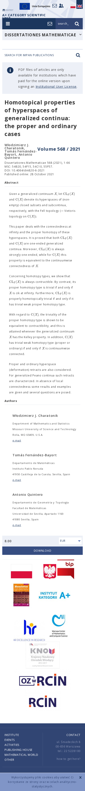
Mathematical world (21, 755)
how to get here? (68, 759)
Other (9, 760)
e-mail (16, 440)
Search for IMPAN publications (29, 55)
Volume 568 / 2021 (58, 149)
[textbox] (55, 194)
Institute (12, 735)
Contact (73, 735)
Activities (12, 745)
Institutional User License (56, 86)
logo (8, 10)
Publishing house (18, 750)
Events (10, 740)
